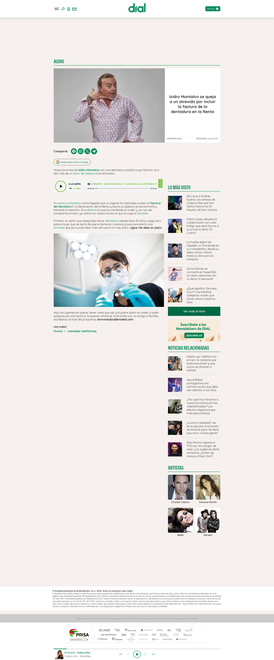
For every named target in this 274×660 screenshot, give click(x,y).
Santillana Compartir (146, 630)
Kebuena (185, 634)
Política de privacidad (145, 618)
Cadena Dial (154, 634)
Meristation (181, 639)
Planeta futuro (175, 634)
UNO (124, 634)
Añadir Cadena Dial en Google (74, 162)
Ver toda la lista (194, 311)
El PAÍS (104, 630)
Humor (58, 331)
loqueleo (167, 639)
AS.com (168, 630)
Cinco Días (143, 634)
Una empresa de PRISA (79, 633)
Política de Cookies (165, 618)
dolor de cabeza (83, 173)
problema (90, 210)
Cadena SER (159, 630)
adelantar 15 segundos (145, 654)
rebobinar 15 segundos (129, 654)
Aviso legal (116, 618)
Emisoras (106, 618)
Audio (59, 61)
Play (137, 654)
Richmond (102, 639)
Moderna (116, 639)
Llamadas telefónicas (82, 331)
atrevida (59, 227)
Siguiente (153, 654)
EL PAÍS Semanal (164, 634)
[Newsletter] (74, 9)
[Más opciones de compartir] (160, 181)
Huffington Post (108, 634)
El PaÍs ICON (143, 639)
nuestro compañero (69, 203)
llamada (142, 213)
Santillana (131, 630)
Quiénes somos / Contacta (88, 618)
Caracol (188, 630)
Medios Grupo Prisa (79, 639)
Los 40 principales (118, 630)
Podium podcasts (130, 639)
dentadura (112, 221)
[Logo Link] (137, 7)
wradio (132, 634)
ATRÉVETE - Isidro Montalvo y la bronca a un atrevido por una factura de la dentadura (124, 184)
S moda (155, 639)
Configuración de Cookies (186, 618)
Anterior (120, 654)
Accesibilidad (128, 618)
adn (177, 630)
